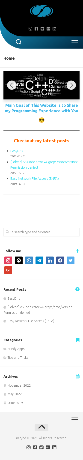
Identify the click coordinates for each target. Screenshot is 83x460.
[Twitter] (42, 29)
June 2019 (15, 403)
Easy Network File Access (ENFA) (34, 178)
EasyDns (16, 151)
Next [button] (71, 85)
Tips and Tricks (18, 357)
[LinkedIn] (54, 29)
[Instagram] (30, 29)
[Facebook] (36, 29)
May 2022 (15, 394)
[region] (41, 85)
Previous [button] (11, 85)
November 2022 (19, 385)
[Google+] (48, 29)
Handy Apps (16, 349)
